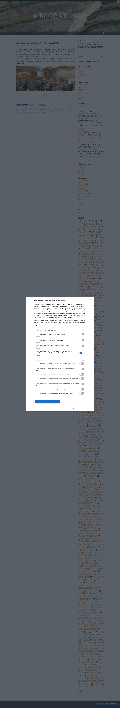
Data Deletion (50, 408)
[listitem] (60, 330)
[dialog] (60, 354)
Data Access (60, 408)
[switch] (82, 334)
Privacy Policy (70, 408)
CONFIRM (47, 401)
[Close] (90, 300)
